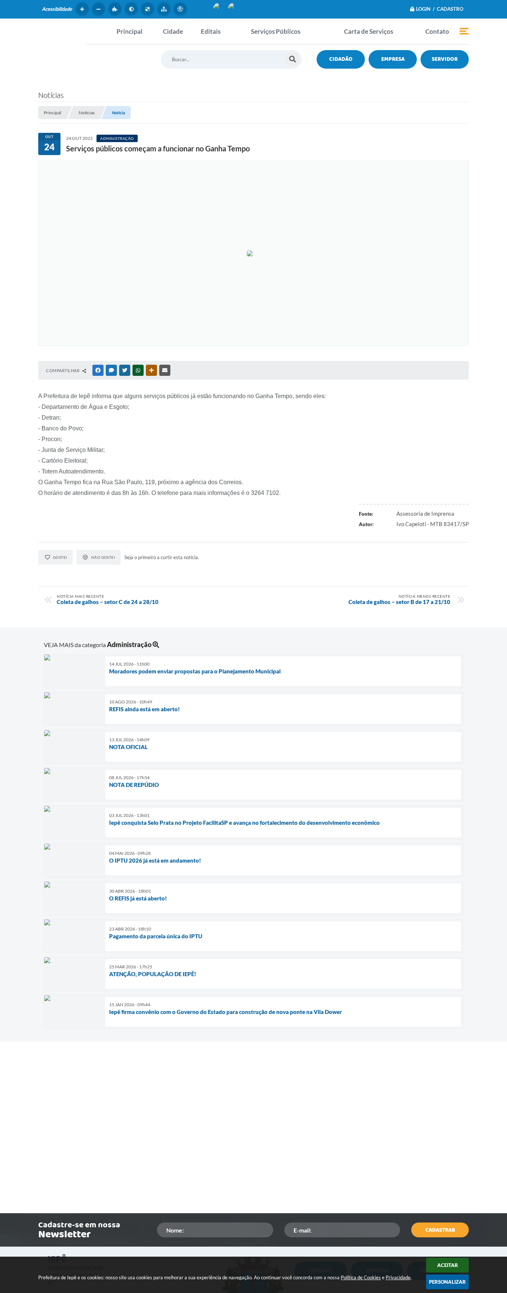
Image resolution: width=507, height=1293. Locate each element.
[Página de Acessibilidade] (181, 9)
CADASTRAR (440, 1230)
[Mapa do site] (164, 9)
